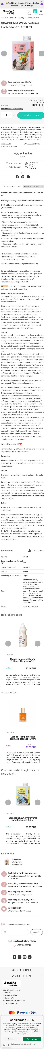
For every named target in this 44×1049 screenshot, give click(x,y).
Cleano (31, 328)
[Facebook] (14, 957)
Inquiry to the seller (33, 163)
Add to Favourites (15, 163)
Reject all (12, 1039)
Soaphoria (13, 146)
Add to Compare (14, 167)
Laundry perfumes (33, 18)
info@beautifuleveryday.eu (24, 941)
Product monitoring (32, 167)
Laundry (21, 18)
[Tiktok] (30, 957)
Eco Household (10, 18)
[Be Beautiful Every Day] (2, 17)
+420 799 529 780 (24, 945)
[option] (23, 54)
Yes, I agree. (32, 1039)
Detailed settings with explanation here (22, 1044)
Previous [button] (4, 53)
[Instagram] (25, 957)
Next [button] (37, 644)
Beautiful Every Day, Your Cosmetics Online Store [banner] (9, 13)
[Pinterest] (19, 957)
